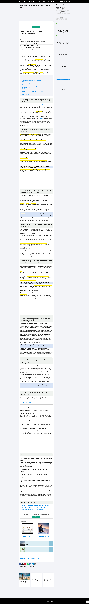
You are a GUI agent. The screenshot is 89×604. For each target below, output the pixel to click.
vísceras (68, 15)
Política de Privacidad (50, 601)
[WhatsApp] (27, 564)
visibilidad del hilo (58, 11)
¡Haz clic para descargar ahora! (26, 402)
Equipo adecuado (33, 558)
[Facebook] (20, 564)
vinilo (60, 10)
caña (37, 111)
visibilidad (61, 17)
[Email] (35, 564)
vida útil (61, 12)
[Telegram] (33, 564)
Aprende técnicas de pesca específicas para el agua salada (32, 83)
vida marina (62, 11)
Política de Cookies (50, 602)
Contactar (24, 600)
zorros (68, 10)
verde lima (64, 12)
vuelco (62, 10)
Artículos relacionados (26, 94)
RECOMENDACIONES (63, 1)
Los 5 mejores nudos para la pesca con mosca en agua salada (33, 511)
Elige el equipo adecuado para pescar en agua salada (31, 78)
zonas (64, 17)
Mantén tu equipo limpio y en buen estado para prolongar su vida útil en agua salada (36, 84)
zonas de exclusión (65, 10)
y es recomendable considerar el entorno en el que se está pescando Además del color (62, 18)
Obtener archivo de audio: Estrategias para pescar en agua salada (33, 91)
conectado (30, 592)
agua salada (27, 104)
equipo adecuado (42, 104)
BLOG (69, 1)
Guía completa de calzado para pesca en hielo (46, 566)
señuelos (41, 118)
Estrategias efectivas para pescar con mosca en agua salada (33, 509)
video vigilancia (65, 7)
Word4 (59, 10)
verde (62, 7)
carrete (40, 111)
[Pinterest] (25, 564)
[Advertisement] (36, 14)
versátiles (66, 17)
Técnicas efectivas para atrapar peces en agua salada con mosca (34, 507)
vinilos (57, 5)
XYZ (59, 17)
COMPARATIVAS (46, 1)
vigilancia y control (60, 8)
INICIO (40, 1)
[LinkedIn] (30, 564)
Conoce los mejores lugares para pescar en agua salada (31, 80)
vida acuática (66, 8)
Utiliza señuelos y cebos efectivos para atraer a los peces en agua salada (34, 81)
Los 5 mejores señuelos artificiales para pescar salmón (27, 567)
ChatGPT (36, 27)
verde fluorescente (63, 9)
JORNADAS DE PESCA (26, 1)
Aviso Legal (50, 600)
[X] (22, 564)
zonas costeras (61, 6)
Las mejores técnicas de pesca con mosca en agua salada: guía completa (35, 505)
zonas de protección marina (66, 19)
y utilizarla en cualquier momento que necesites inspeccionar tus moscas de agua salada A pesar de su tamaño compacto (63, 13)
